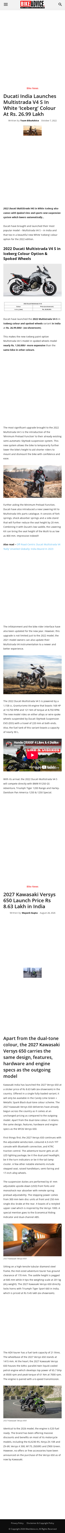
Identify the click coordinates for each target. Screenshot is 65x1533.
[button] (60, 4)
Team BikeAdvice (29, 120)
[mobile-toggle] (5, 4)
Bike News (32, 88)
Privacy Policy (17, 1523)
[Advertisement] (32, 43)
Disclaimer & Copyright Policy (40, 1523)
